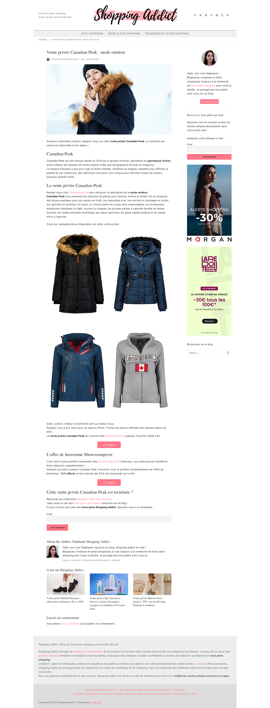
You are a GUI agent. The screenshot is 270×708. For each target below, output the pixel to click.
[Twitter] (200, 15)
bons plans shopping (203, 85)
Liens (194, 693)
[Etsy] (222, 15)
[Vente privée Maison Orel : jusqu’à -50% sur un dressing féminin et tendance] (152, 584)
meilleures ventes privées (88, 651)
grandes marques (48, 655)
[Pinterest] (217, 15)
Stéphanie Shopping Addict (64, 59)
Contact (179, 689)
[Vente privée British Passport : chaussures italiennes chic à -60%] (66, 584)
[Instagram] (211, 15)
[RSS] (227, 15)
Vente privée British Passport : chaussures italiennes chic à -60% (65, 599)
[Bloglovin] (206, 15)
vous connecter (70, 623)
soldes (199, 663)
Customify (96, 702)
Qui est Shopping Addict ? (101, 689)
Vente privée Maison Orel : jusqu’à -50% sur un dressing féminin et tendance (149, 601)
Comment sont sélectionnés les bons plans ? (145, 689)
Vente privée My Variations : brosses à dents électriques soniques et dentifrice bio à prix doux (107, 603)
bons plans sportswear (87, 503)
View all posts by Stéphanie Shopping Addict (86, 560)
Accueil (43, 40)
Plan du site (181, 693)
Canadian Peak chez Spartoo (94, 499)
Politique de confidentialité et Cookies (149, 693)
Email (49, 514)
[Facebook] (195, 15)
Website (116, 560)
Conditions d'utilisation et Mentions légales (98, 693)
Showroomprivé (78, 192)
